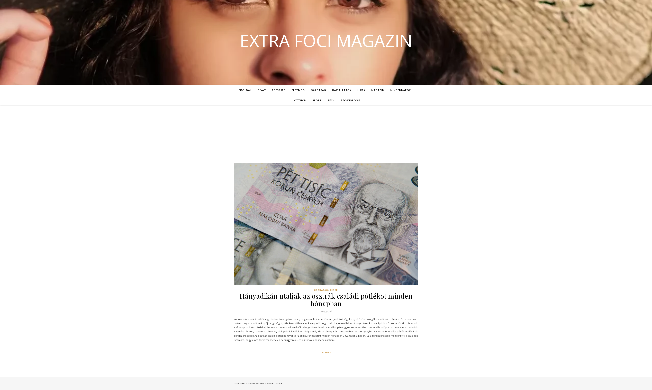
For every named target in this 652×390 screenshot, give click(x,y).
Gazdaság (318, 90)
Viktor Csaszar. (275, 383)
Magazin (377, 90)
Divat (262, 90)
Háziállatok (341, 90)
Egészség (279, 90)
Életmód (298, 90)
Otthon (300, 100)
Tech (331, 100)
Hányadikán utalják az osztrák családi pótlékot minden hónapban (326, 299)
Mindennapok (400, 90)
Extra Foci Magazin (326, 40)
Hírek (361, 90)
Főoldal (245, 90)
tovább (326, 352)
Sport (316, 100)
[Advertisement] (326, 131)
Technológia (351, 100)
